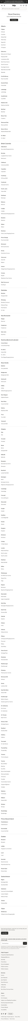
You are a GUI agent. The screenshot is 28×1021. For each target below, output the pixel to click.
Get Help (3, 959)
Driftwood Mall (4, 178)
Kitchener (3, 537)
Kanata (2, 524)
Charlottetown (4, 824)
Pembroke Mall (4, 659)
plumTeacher (4, 980)
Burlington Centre (5, 482)
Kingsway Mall (4, 56)
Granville (3, 259)
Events (2, 975)
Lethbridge (3, 92)
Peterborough (4, 666)
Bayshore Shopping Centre (7, 590)
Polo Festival (4, 307)
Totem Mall (3, 191)
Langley (3, 211)
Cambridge (3, 491)
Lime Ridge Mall (4, 517)
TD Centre (3, 776)
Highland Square (4, 397)
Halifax (2, 388)
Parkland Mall (4, 903)
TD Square (3, 47)
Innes (2, 625)
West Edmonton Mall (5, 69)
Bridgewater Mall (5, 375)
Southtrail (3, 44)
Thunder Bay (4, 750)
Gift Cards (3, 987)
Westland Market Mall (6, 131)
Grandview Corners (5, 253)
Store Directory (4, 982)
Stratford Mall (4, 730)
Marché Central (4, 861)
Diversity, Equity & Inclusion (7, 1002)
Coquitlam (3, 171)
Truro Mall (3, 417)
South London (4, 555)
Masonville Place (4, 550)
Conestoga (3, 793)
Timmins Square (4, 757)
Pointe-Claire (4, 871)
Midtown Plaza (4, 896)
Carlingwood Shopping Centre (7, 638)
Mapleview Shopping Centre (7, 484)
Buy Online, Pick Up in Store (7, 989)
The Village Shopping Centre (7, 357)
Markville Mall (4, 562)
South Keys (3, 646)
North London (4, 553)
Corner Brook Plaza (5, 345)
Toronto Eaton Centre (6, 781)
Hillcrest (3, 679)
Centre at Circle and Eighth (7, 891)
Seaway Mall (4, 800)
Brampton (3, 466)
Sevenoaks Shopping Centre (7, 149)
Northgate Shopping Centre (7, 605)
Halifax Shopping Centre (6, 390)
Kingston (3, 530)
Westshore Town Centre (6, 278)
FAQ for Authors (4, 966)
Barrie (2, 448)
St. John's (3, 354)
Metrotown (3, 158)
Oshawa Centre (4, 632)
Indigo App (3, 984)
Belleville (3, 457)
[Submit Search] (2, 8)
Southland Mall (4, 884)
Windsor (3, 806)
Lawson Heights (4, 894)
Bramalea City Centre (6, 463)
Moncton (3, 321)
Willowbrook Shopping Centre (7, 213)
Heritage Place (4, 653)
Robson (2, 262)
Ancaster (3, 441)
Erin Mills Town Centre (6, 575)
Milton (2, 569)
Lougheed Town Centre (6, 155)
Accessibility (4, 1009)
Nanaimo (3, 220)
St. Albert (3, 138)
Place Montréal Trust (5, 864)
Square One (3, 578)
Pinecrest (3, 641)
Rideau (2, 643)
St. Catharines (4, 711)
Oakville (3, 619)
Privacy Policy (17, 1016)
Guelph (2, 511)
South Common (4, 64)
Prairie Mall (3, 85)
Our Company (4, 998)
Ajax (2, 434)
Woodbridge (4, 813)
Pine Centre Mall (4, 240)
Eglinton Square (4, 699)
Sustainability (4, 1005)
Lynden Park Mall (5, 473)
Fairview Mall (4, 612)
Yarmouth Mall (4, 423)
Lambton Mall (4, 686)
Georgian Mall (4, 450)
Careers (3, 995)
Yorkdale (3, 787)
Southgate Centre (5, 67)
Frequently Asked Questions (7, 954)
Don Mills (3, 768)
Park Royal (3, 284)
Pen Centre (3, 708)
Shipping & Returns (5, 957)
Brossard (3, 842)
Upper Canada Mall (5, 599)
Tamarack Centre (5, 184)
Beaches (3, 766)
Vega (2, 580)
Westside (3, 72)
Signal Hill (3, 42)
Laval (2, 855)
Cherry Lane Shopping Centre (7, 233)
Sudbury (3, 737)
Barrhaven (3, 587)
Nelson (2, 226)
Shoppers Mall (4, 295)
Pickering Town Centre (6, 672)
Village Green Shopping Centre (8, 269)
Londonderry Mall (5, 59)
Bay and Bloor (4, 763)
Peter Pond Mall (4, 78)
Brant (2, 479)
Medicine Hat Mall (5, 105)
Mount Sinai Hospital (5, 771)
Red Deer (3, 111)
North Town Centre (5, 61)
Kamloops (3, 197)
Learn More (4, 933)
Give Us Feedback (5, 964)
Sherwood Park (4, 125)
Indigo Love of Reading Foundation (8, 1000)
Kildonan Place (4, 305)
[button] (2, 5)
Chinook (3, 31)
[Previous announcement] (1, 1)
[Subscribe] (25, 943)
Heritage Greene (5, 724)
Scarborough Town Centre (7, 701)
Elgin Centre (4, 717)
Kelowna (3, 204)
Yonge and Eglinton (5, 784)
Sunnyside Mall (4, 368)
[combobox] (15, 8)
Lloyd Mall (3, 98)
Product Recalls (4, 1007)
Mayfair (2, 275)
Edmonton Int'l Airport (6, 54)
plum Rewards (4, 977)
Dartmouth (3, 381)
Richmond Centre (5, 246)
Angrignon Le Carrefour (6, 848)
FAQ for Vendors (4, 969)
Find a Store (14, 20)
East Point (3, 334)
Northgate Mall (4, 882)
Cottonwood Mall (5, 165)
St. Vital (2, 310)
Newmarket (3, 596)
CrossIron (3, 118)
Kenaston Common (5, 302)
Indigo (5, 1016)
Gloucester (3, 504)
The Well (3, 779)
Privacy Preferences (5, 1018)
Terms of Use (12, 1018)
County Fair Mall (4, 404)
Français (10, 1013)
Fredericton (3, 327)
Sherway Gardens (5, 774)
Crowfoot (3, 34)
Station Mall (3, 692)
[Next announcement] (26, 1)
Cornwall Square (4, 498)
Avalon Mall (3, 352)
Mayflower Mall (4, 410)
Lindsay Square (4, 544)
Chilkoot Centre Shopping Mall (8, 914)
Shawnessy (3, 39)
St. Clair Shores (4, 743)
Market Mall (3, 37)
